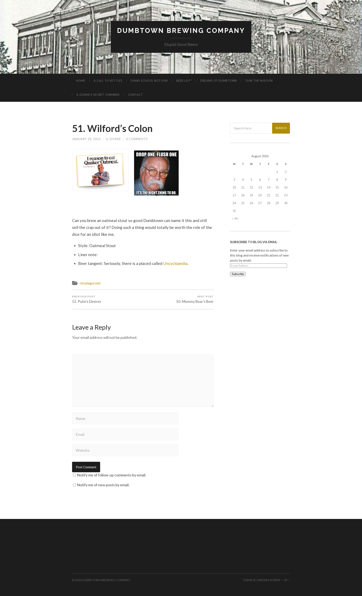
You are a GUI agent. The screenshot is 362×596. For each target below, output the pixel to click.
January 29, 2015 (86, 139)
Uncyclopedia (175, 263)
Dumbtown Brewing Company (181, 30)
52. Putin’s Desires (86, 299)
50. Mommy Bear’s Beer (195, 299)
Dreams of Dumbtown (218, 80)
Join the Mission (259, 80)
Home (80, 80)
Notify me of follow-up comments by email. (111, 475)
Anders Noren (269, 580)
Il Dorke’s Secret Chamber (98, 94)
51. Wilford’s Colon (112, 128)
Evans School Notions (149, 80)
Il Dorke (113, 139)
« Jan (235, 218)
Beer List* (184, 80)
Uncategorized (90, 283)
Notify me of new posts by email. (103, 484)
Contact (135, 94)
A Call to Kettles (108, 80)
